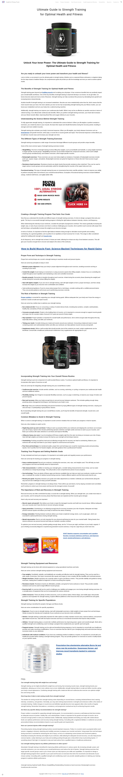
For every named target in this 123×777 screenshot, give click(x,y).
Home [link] (57, 2)
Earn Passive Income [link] (76, 2)
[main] (61, 11)
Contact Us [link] (116, 2)
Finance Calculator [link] (64, 2)
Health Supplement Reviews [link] (90, 2)
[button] (121, 2)
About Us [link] (109, 2)
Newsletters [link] (102, 2)
